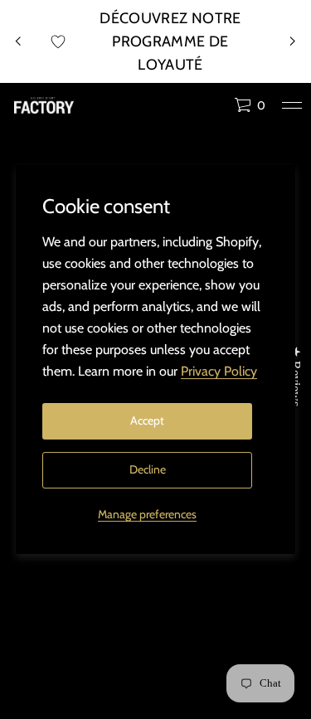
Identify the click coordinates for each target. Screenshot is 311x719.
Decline (147, 469)
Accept (147, 420)
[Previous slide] (18, 41)
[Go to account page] (216, 109)
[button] (250, 105)
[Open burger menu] (292, 105)
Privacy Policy (219, 371)
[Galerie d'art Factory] (44, 105)
